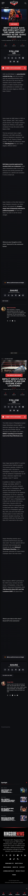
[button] (25, 3)
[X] (8, 58)
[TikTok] (14, 859)
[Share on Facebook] (5, 295)
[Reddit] (17, 61)
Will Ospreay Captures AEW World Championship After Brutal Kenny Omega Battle (8, 800)
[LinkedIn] (15, 58)
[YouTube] (23, 58)
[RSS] (18, 859)
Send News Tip (9, 863)
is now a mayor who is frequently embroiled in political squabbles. (14, 208)
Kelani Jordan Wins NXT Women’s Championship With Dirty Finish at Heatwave (7, 809)
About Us (15, 867)
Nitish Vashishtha (7, 40)
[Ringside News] (14, 3)
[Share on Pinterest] (15, 295)
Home (2, 7)
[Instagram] (10, 61)
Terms (14, 874)
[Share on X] (8, 295)
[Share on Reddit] (19, 295)
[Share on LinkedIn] (12, 295)
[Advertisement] (13, 190)
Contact (22, 867)
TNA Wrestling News (14, 375)
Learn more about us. (16, 851)
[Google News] (12, 58)
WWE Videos (4, 806)
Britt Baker (5, 300)
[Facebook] (5, 58)
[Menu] (3, 3)
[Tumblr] (21, 855)
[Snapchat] (14, 61)
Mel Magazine (9, 143)
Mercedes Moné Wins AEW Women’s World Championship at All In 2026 (8, 819)
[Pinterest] (19, 58)
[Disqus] (14, 749)
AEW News (7, 7)
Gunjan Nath (7, 389)
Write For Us (19, 863)
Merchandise (7, 867)
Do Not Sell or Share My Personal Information (14, 882)
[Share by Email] (23, 295)
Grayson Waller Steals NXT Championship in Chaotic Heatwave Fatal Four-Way (7, 791)
